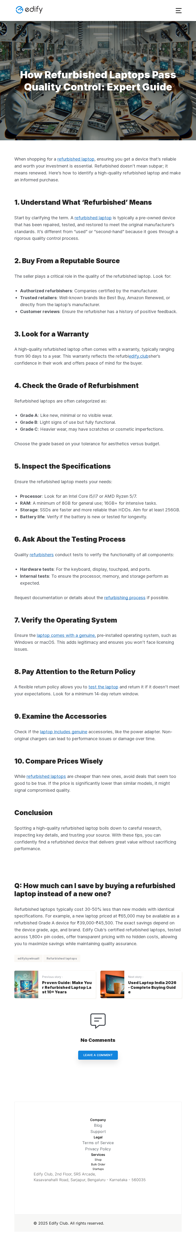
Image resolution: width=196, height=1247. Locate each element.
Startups (98, 1169)
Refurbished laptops (62, 958)
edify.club (138, 356)
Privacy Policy (98, 1149)
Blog (98, 1125)
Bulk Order (98, 1164)
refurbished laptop (75, 159)
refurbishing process (125, 597)
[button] (179, 10)
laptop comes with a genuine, (66, 635)
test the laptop (103, 686)
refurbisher (95, 311)
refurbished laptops (46, 776)
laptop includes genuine (63, 731)
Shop (98, 1159)
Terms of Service (98, 1142)
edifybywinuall (28, 958)
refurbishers (42, 554)
